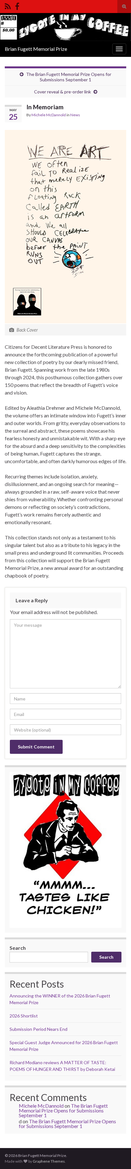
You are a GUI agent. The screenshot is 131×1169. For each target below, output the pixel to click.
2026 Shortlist (24, 1015)
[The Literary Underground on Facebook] (17, 5)
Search (18, 948)
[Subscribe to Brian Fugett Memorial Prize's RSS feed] (8, 5)
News (75, 114)
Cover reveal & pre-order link (62, 91)
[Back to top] (117, 1155)
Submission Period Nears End (38, 1029)
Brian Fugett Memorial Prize (36, 49)
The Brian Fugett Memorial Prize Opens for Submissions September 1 (68, 76)
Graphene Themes (49, 1161)
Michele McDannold (48, 114)
